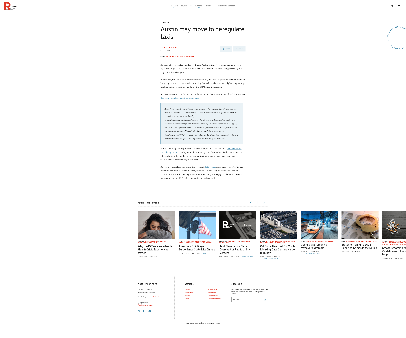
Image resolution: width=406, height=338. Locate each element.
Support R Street (213, 295)
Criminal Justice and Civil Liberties (196, 241)
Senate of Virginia (247, 256)
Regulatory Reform (187, 57)
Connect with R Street (225, 6)
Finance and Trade (172, 57)
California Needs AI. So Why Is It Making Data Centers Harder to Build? (278, 250)
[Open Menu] (399, 6)
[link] (139, 311)
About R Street (212, 289)
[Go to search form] (392, 6)
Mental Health (152, 243)
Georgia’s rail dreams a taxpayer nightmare (314, 246)
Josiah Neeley (170, 48)
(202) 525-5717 (143, 303)
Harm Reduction (394, 243)
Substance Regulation (390, 244)
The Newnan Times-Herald (311, 253)
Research (187, 289)
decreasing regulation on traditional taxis (179, 98)
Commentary (189, 292)
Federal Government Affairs (189, 243)
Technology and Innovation (275, 243)
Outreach (199, 6)
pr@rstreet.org (156, 297)
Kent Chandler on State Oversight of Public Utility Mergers (234, 250)
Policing (202, 243)
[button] (239, 48)
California (286, 241)
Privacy (209, 243)
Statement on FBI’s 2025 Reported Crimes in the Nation (359, 246)
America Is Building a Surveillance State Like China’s (197, 248)
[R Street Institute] (10, 6)
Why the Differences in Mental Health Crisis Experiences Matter (155, 250)
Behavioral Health (151, 241)
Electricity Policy (234, 241)
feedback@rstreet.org (146, 305)
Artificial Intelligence (274, 241)
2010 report (210, 166)
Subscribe (265, 299)
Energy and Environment (315, 241)
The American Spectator (270, 258)
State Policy (329, 241)
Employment (212, 292)
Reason (204, 253)
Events (209, 6)
